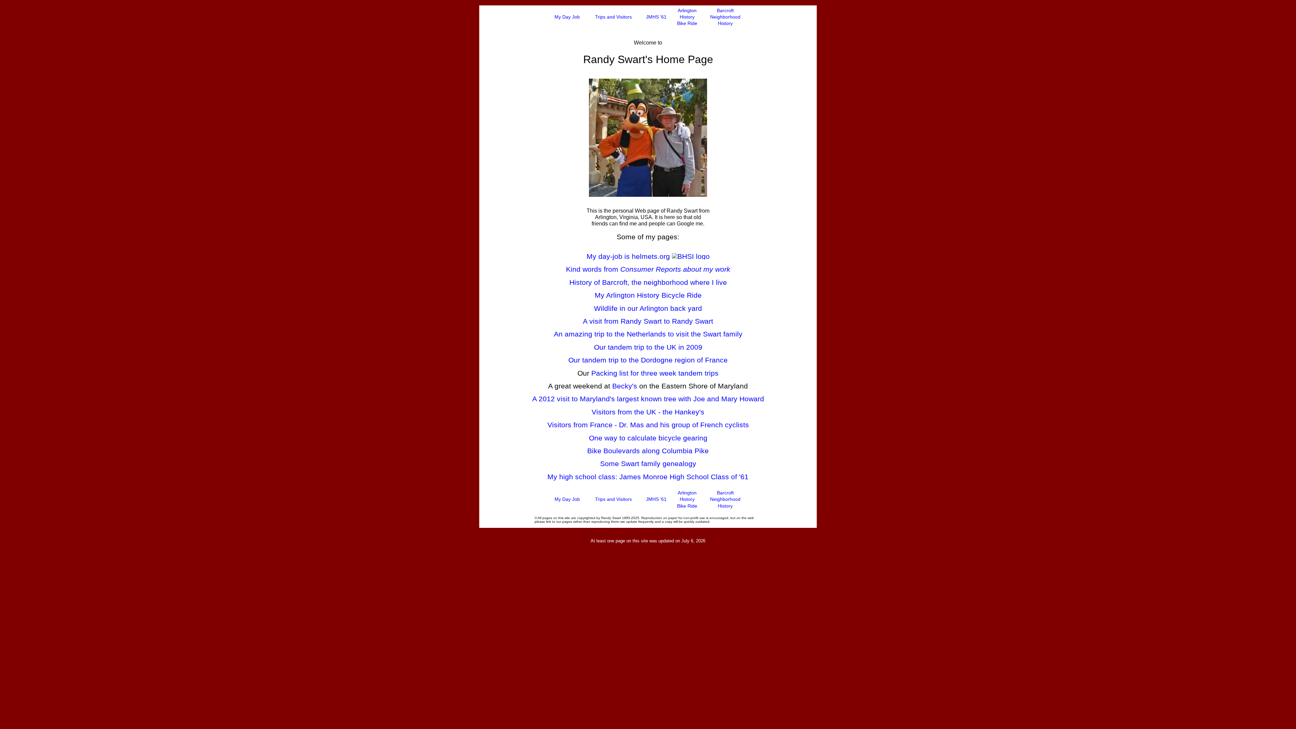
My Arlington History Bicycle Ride (648, 295)
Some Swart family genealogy (648, 463)
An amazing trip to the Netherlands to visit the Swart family (648, 334)
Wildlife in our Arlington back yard (648, 308)
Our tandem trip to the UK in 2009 (648, 347)
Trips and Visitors (613, 17)
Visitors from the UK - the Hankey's (648, 412)
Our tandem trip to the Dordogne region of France (648, 360)
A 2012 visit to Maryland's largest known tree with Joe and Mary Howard (648, 399)
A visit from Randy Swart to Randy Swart (648, 321)
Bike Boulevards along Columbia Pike (648, 451)
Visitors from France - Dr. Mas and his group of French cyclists (648, 425)
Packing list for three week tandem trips (655, 373)
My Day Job (567, 17)
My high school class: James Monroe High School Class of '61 (648, 477)
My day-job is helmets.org (629, 256)
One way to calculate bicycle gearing (648, 438)
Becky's (624, 386)
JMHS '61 (656, 17)
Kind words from (648, 269)
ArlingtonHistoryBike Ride (687, 17)
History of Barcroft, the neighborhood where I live (648, 282)
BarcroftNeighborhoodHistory (725, 17)
